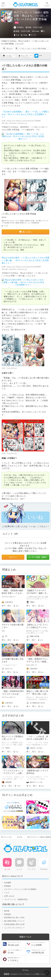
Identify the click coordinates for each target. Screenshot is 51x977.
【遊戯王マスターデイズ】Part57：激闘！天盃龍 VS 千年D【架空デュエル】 (37, 594)
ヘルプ (6, 893)
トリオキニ (14, 959)
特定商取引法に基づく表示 (14, 917)
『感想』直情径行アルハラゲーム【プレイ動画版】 (37, 661)
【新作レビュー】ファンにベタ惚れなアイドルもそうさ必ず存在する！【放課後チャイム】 (37, 628)
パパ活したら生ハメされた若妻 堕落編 (32, 49)
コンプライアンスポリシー (14, 928)
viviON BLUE (38, 951)
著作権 (6, 911)
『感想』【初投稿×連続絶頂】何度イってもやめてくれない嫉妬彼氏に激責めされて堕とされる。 (13, 594)
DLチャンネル (25, 4)
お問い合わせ (9, 896)
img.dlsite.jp (12, 368)
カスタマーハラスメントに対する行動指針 (20, 889)
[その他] (40, 56)
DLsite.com (14, 944)
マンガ (33, 35)
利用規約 (7, 886)
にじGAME (38, 944)
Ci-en (15, 951)
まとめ (19, 837)
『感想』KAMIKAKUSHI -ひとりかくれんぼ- (13, 692)
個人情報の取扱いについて (14, 921)
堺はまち (10, 49)
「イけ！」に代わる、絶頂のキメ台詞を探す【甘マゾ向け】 (37, 739)
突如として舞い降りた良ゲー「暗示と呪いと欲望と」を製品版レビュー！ (37, 694)
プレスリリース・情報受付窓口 (16, 899)
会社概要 (7, 882)
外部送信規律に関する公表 (14, 924)
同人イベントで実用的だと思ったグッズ (13, 737)
